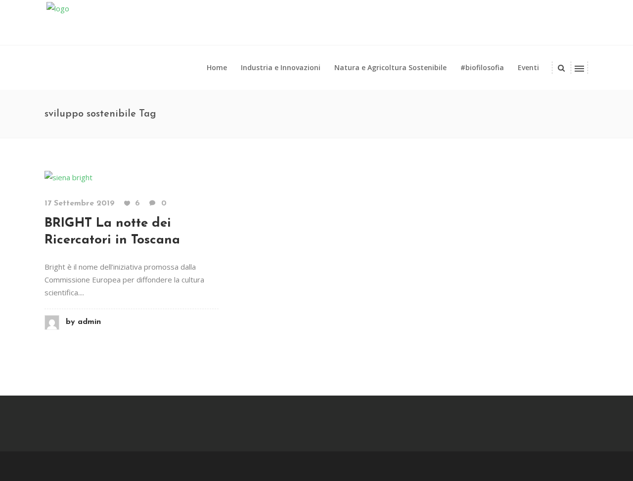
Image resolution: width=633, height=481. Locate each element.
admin (83, 322)
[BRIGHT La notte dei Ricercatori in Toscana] (68, 176)
